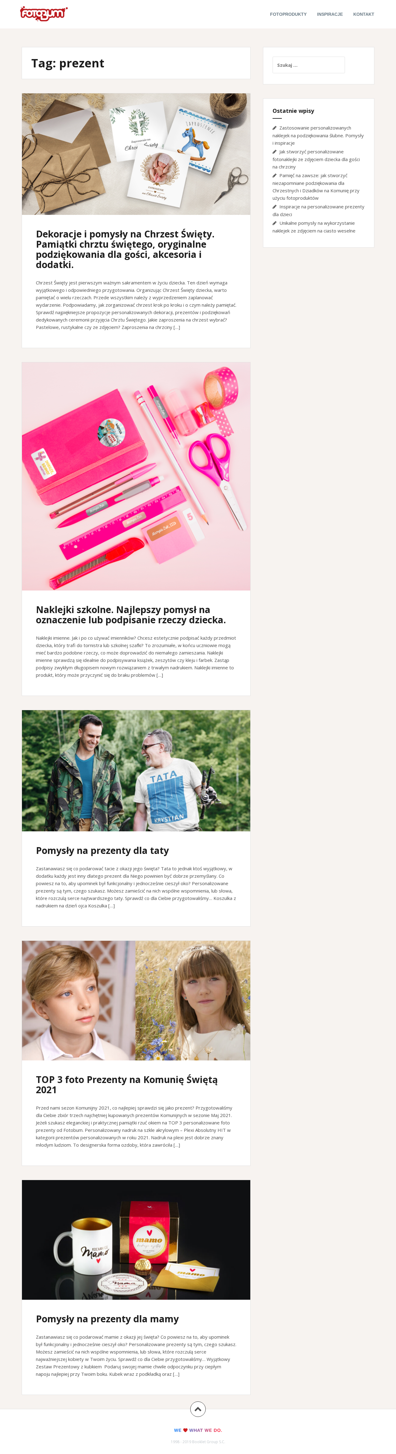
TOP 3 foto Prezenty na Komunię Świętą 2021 (127, 1084)
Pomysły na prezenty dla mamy (107, 1318)
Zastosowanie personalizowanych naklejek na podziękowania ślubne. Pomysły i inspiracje (318, 135)
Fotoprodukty (288, 14)
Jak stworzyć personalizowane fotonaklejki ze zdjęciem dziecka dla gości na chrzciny (316, 159)
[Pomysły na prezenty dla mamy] (135, 1244)
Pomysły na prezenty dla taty (102, 850)
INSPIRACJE (330, 14)
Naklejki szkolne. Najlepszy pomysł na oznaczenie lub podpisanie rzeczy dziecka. (131, 614)
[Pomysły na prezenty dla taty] (135, 775)
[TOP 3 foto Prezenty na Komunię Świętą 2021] (135, 1005)
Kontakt (363, 14)
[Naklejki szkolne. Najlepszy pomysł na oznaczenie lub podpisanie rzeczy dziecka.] (135, 472)
